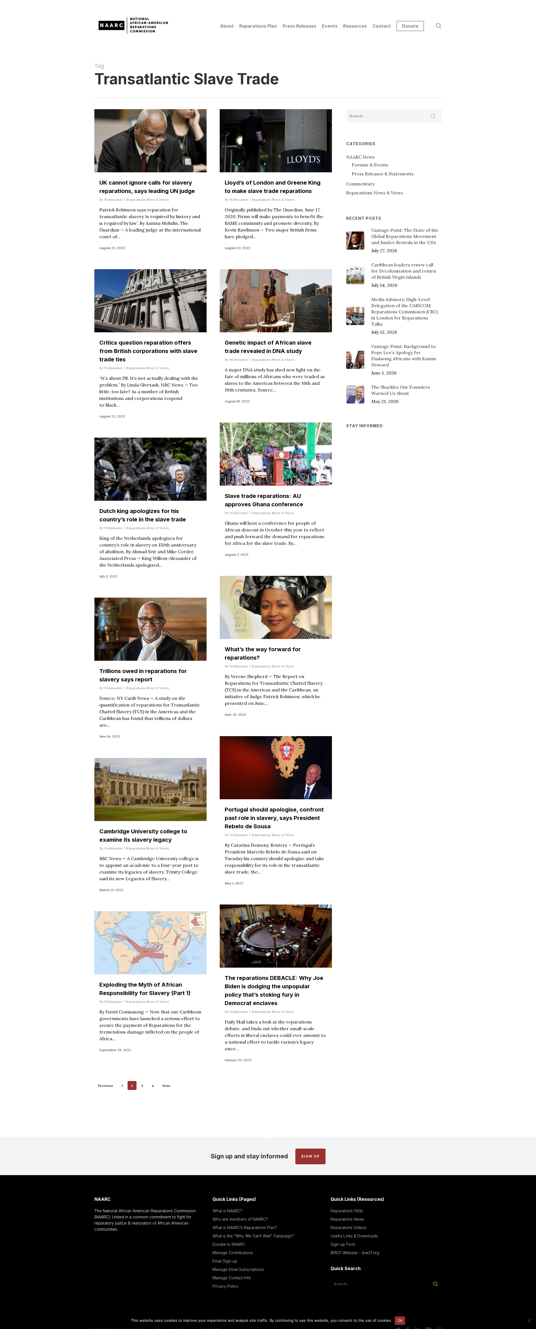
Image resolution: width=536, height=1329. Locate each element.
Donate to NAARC (228, 1244)
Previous (105, 1086)
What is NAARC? (227, 1210)
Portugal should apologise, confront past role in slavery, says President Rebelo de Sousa (274, 818)
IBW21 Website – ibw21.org (355, 1252)
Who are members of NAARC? (240, 1219)
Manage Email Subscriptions (238, 1269)
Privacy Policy (225, 1286)
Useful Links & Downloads (354, 1235)
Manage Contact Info (231, 1277)
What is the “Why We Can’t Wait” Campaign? (253, 1235)
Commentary (360, 184)
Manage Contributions (232, 1252)
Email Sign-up (224, 1261)
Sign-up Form (343, 1244)
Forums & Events (370, 165)
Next (166, 1086)
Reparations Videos (349, 1227)
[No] (529, 1320)
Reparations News (347, 1219)
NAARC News (360, 157)
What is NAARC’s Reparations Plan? (244, 1227)
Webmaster (113, 199)
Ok (400, 1320)
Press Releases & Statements (383, 173)
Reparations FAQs (347, 1210)
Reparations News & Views (147, 199)
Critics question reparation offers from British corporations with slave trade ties (148, 351)
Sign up (310, 1156)
